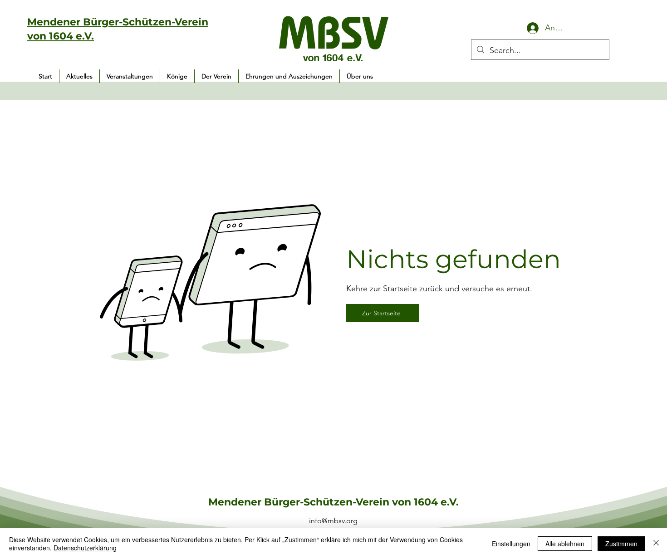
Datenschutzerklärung (85, 547)
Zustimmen (621, 543)
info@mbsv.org (333, 520)
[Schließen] (656, 543)
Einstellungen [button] (511, 543)
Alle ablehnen (564, 543)
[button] (130, 76)
